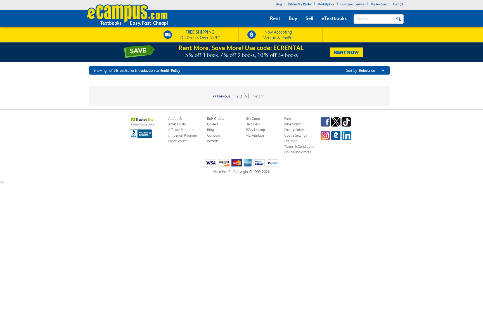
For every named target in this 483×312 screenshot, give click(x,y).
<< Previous (221, 96)
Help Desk (253, 124)
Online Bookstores (297, 152)
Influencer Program (182, 135)
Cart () (398, 4)
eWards (212, 141)
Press (288, 118)
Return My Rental (299, 4)
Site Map (290, 141)
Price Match (292, 124)
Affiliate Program (181, 130)
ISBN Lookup (255, 130)
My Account (379, 4)
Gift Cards (253, 118)
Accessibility (177, 124)
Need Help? (221, 172)
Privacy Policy (294, 130)
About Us (175, 118)
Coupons (214, 135)
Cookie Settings (295, 135)
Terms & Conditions (299, 146)
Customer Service (352, 4)
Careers (212, 124)
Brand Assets (177, 141)
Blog (279, 4)
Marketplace (326, 4)
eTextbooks (334, 18)
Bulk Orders (215, 118)
